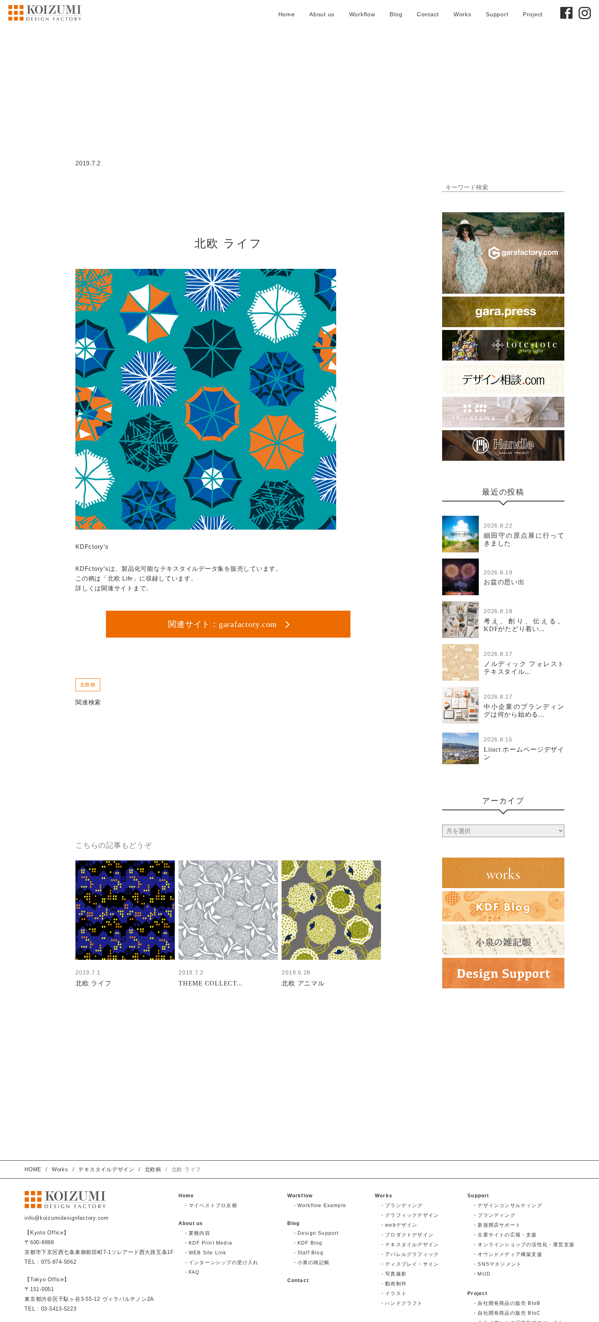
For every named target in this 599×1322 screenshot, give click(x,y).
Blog (396, 14)
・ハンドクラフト (401, 1303)
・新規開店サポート (496, 1225)
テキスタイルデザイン (106, 1169)
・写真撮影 (393, 1274)
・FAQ (191, 1272)
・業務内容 (196, 1233)
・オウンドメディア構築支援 (507, 1254)
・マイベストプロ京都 (210, 1205)
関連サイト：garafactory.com (224, 624)
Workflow (362, 14)
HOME (33, 1169)
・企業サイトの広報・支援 (504, 1235)
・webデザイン (399, 1225)
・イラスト (393, 1293)
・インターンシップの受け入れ (221, 1262)
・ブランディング (401, 1205)
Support (497, 14)
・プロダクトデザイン (407, 1235)
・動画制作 (393, 1284)
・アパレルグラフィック (409, 1254)
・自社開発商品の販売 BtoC (506, 1313)
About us (322, 14)
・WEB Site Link (205, 1253)
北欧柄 (88, 685)
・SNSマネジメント (497, 1264)
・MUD (481, 1274)
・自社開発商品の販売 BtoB (506, 1303)
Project (533, 14)
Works (462, 14)
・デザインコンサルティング (507, 1205)
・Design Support (315, 1233)
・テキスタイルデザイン (409, 1244)
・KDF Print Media (207, 1243)
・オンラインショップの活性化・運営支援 (523, 1244)
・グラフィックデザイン (409, 1215)
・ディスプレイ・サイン (409, 1264)
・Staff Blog (308, 1253)
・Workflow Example (319, 1205)
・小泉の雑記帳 (311, 1262)
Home (286, 14)
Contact (428, 14)
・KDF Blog (307, 1243)
